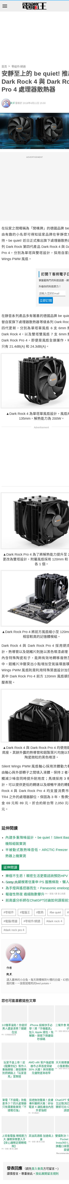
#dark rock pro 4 (14, 930)
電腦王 (34, 6)
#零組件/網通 (32, 921)
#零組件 (9, 912)
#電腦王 (25, 912)
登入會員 (37, 1168)
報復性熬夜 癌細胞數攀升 (25, 894)
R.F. (13, 103)
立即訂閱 (46, 300)
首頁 (4, 66)
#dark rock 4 (54, 921)
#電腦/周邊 (10, 921)
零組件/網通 (19, 66)
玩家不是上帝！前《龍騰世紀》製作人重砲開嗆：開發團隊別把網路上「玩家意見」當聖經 (14, 1069)
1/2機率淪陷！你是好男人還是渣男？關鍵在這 (14, 1028)
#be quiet (55, 912)
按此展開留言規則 (47, 1173)
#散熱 (40, 912)
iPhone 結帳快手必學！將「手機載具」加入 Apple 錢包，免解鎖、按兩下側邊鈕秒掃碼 (41, 1032)
